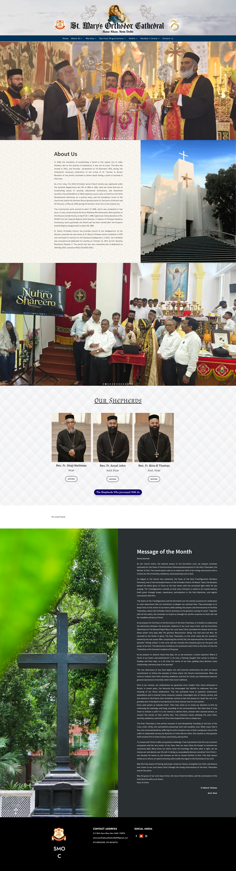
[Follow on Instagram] (146, 836)
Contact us (168, 39)
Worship (90, 39)
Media (132, 39)
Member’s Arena (148, 39)
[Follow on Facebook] (136, 836)
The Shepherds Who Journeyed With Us (118, 492)
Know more (71, 479)
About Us (76, 39)
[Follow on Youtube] (141, 836)
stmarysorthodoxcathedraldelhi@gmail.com (110, 837)
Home (65, 39)
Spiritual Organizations (111, 39)
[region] (118, 91)
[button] (3, 91)
